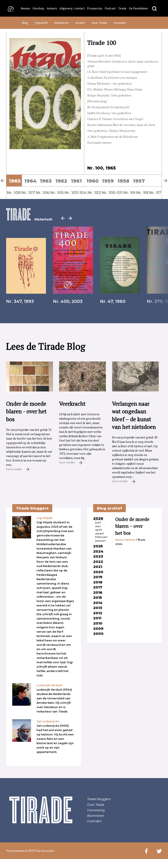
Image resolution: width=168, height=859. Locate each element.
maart (99, 533)
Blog (25, 23)
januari (100, 540)
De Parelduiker (138, 8)
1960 (92, 181)
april (98, 529)
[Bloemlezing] (97, 101)
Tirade (122, 8)
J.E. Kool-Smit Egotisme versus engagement (117, 72)
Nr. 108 (14, 192)
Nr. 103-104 (75, 192)
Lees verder (14, 469)
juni (98, 522)
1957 (139, 181)
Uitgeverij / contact (72, 8)
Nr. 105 (57, 192)
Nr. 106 (42, 192)
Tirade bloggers (98, 799)
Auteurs (52, 8)
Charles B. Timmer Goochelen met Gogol (115, 119)
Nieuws (25, 8)
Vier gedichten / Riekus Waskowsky (111, 131)
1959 (108, 181)
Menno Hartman (125, 539)
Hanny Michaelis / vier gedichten (109, 83)
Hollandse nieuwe (99, 142)
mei (98, 526)
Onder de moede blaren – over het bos (132, 526)
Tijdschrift (41, 23)
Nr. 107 (28, 192)
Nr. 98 (142, 192)
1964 (30, 181)
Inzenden (120, 23)
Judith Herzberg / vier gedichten (109, 113)
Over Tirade (99, 23)
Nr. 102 (94, 192)
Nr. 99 (129, 192)
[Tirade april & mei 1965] (104, 55)
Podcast (110, 8)
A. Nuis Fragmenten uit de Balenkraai (112, 136)
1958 (123, 181)
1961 (76, 181)
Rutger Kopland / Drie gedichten (109, 95)
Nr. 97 (155, 192)
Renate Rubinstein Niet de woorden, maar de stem (121, 125)
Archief (80, 23)
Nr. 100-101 (112, 192)
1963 (46, 181)
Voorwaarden (15, 851)
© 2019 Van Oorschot (39, 851)
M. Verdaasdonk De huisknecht (108, 107)
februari (101, 537)
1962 (61, 181)
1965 (15, 181)
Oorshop (38, 8)
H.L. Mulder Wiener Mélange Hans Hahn (114, 89)
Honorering (96, 810)
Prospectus (94, 8)
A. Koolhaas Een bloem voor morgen (112, 77)
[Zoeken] (154, 9)
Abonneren (61, 23)
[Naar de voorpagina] (9, 9)
